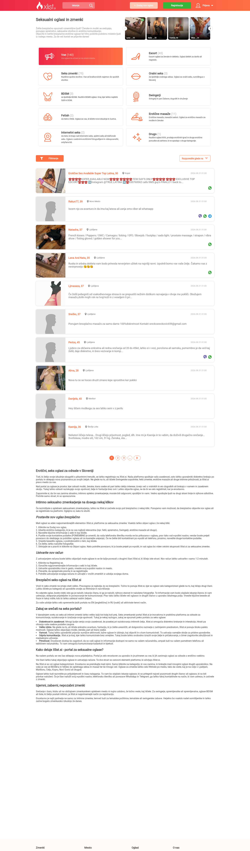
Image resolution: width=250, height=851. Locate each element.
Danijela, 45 (75, 398)
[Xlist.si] (46, 5)
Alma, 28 (73, 370)
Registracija (177, 5)
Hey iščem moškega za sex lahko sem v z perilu (95, 408)
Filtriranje (53, 158)
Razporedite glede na (192, 158)
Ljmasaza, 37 (76, 285)
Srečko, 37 (74, 314)
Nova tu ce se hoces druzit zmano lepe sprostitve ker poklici (102, 380)
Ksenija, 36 (74, 426)
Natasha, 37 (75, 229)
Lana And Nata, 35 (79, 257)
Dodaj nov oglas (145, 5)
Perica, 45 (74, 342)
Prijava (206, 5)
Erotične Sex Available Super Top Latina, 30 (93, 173)
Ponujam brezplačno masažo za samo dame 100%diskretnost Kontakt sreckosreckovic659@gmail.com (127, 323)
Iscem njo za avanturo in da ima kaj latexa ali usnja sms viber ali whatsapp (110, 208)
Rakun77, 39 (75, 201)
